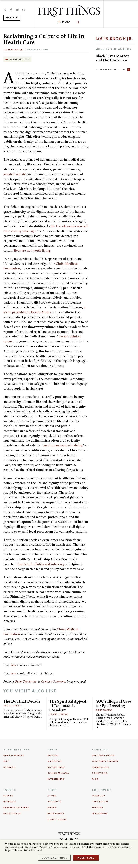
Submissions (100, 767)
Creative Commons (53, 681)
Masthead (55, 761)
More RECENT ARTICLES (110, 70)
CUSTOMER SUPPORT (105, 761)
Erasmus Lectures (16, 808)
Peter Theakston (25, 681)
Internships (56, 779)
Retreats (9, 802)
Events (8, 796)
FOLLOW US (102, 790)
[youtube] (17, 9)
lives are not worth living (32, 250)
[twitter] (4, 9)
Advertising (56, 767)
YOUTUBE (97, 808)
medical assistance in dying (62, 445)
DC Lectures (12, 813)
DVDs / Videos (57, 819)
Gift (6, 761)
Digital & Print (13, 755)
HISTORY (53, 755)
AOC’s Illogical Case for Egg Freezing (113, 703)
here (13, 665)
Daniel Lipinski (58, 714)
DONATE (12, 18)
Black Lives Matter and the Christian (112, 58)
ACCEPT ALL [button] (86, 858)
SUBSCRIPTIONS (16, 749)
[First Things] (69, 11)
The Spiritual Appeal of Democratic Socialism (67, 705)
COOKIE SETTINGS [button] (54, 858)
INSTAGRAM (99, 813)
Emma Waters (104, 710)
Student (9, 767)
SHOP (52, 790)
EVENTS (9, 790)
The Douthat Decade (22, 701)
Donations (99, 773)
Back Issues (56, 813)
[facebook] (11, 9)
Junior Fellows (58, 773)
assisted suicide (14, 174)
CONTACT (100, 749)
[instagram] (23, 9)
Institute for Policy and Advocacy (40, 564)
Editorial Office (103, 755)
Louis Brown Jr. (13, 49)
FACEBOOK (98, 796)
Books (52, 808)
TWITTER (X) (100, 802)
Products (54, 802)
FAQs (95, 779)
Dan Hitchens (12, 705)
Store (52, 796)
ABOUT (53, 749)
